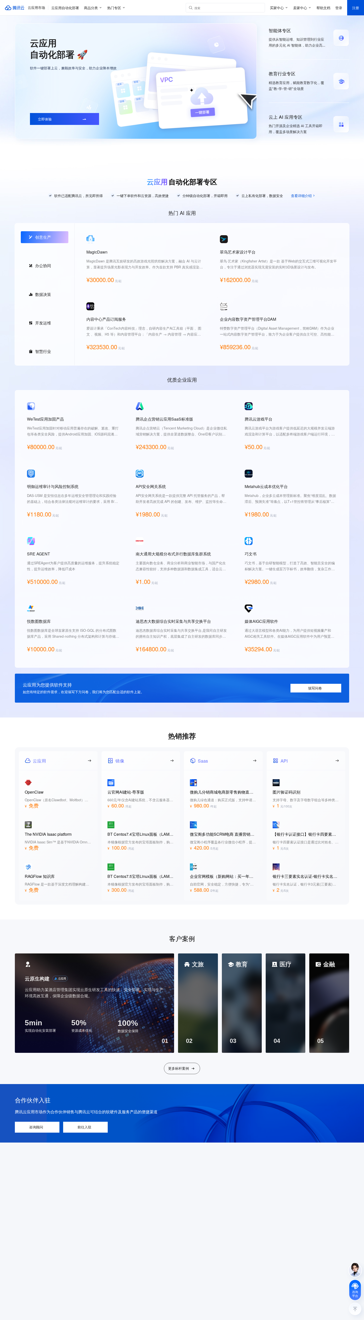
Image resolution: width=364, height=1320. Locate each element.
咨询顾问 (36, 1127)
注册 (355, 7)
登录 (338, 7)
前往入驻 (84, 1127)
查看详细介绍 (301, 195)
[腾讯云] (15, 8)
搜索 (260, 7)
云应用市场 (36, 7)
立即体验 (45, 118)
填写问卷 (315, 688)
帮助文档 (323, 7)
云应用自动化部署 (65, 7)
